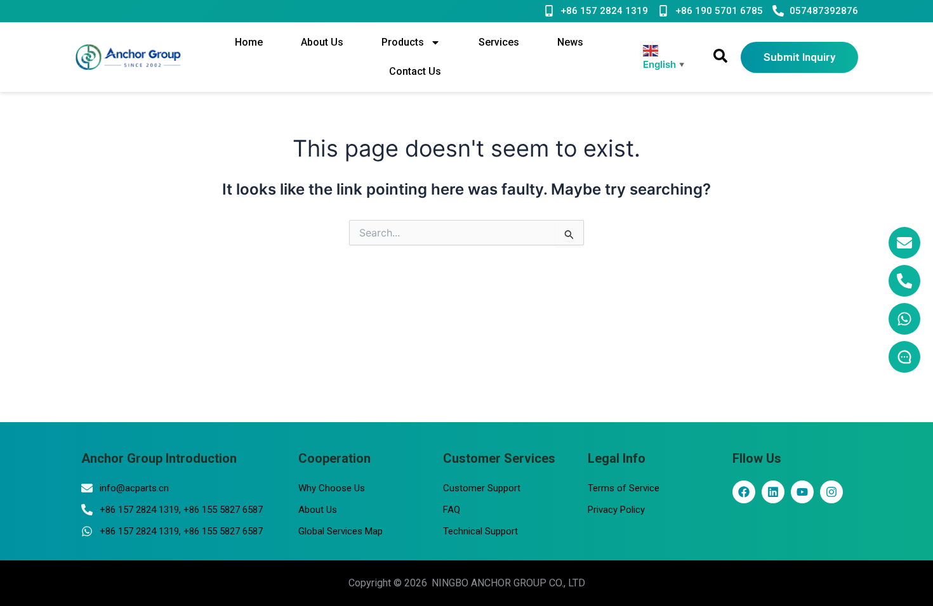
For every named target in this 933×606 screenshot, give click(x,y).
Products (402, 42)
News (570, 42)
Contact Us (415, 71)
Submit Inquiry (799, 57)
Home (249, 42)
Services (499, 42)
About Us (322, 42)
